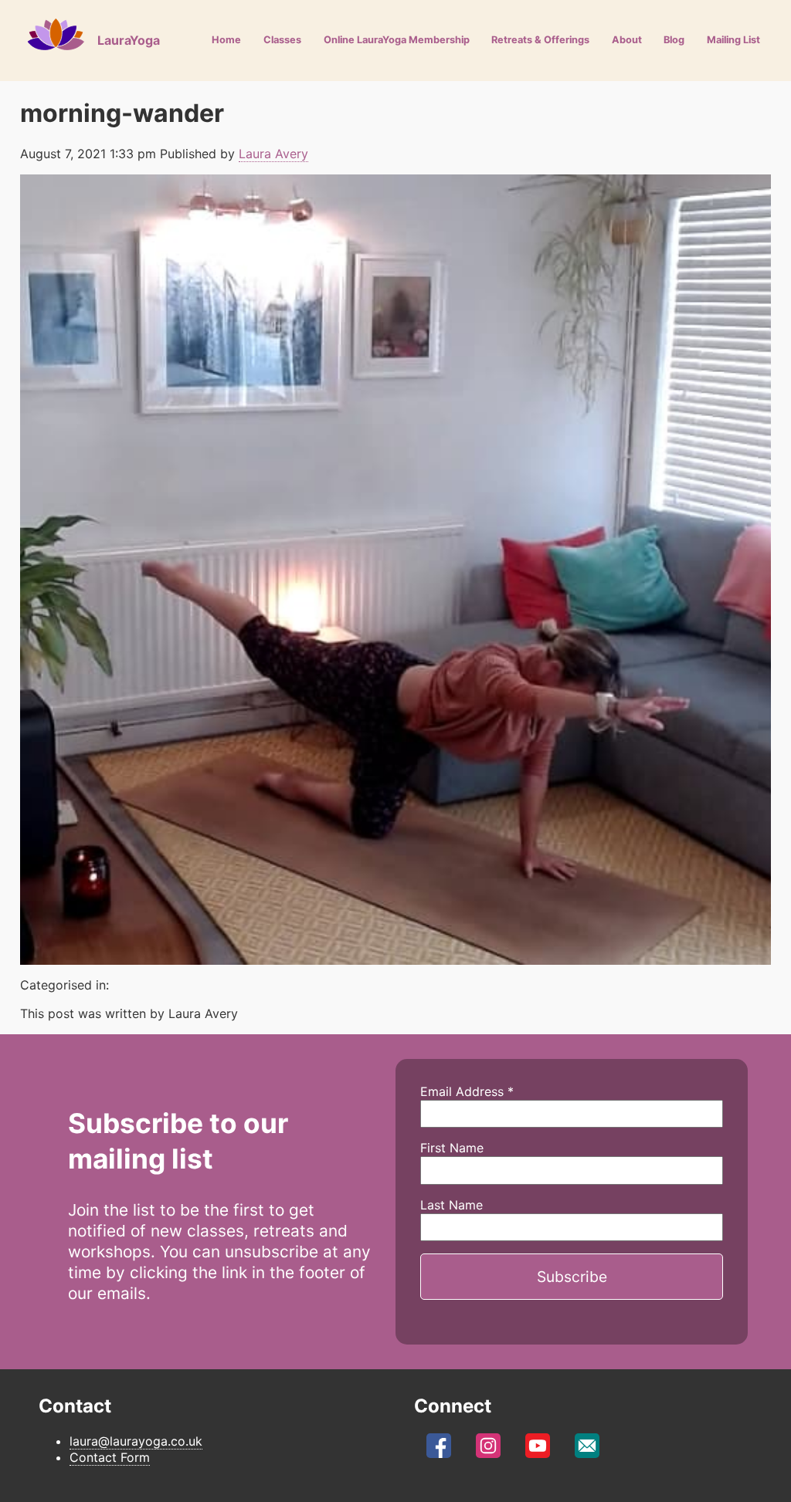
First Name (452, 1147)
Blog (674, 40)
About (627, 40)
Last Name (451, 1205)
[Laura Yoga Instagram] (488, 1449)
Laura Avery (273, 153)
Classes (282, 40)
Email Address (467, 1091)
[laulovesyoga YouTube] (537, 1449)
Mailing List (733, 40)
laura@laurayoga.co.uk (136, 1441)
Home (226, 40)
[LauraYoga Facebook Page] (438, 1449)
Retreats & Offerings (540, 40)
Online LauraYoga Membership (397, 40)
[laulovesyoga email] (587, 1449)
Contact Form (110, 1457)
